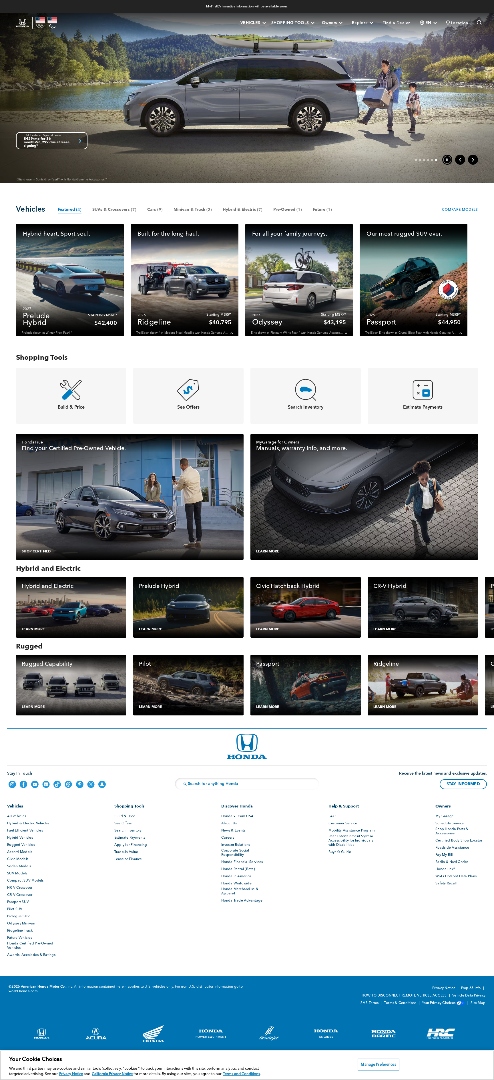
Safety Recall (446, 883)
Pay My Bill (444, 855)
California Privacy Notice (112, 1074)
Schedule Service (449, 823)
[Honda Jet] (264, 1035)
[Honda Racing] (437, 1035)
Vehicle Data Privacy (468, 995)
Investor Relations (235, 845)
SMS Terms (370, 1003)
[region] (247, 1065)
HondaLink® (445, 869)
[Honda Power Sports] (149, 1035)
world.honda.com (23, 991)
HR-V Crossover (20, 888)
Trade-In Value (126, 852)
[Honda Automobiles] (38, 1035)
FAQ (332, 816)
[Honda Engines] (322, 1035)
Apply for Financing (130, 845)
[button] (457, 23)
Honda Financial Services (242, 862)
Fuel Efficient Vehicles (25, 830)
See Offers (123, 823)
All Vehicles (16, 816)
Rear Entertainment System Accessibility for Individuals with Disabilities (350, 841)
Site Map (478, 1003)
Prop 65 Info (471, 988)
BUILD (65, 160)
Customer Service (342, 823)
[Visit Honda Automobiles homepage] (247, 746)
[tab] (69, 210)
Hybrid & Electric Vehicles (28, 823)
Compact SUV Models (25, 880)
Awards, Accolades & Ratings (31, 955)
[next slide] (473, 160)
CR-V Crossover (20, 895)
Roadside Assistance (452, 848)
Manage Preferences (378, 1065)
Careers (227, 838)
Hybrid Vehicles (20, 838)
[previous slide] (460, 160)
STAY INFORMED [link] (463, 784)
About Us (229, 823)
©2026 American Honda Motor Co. (37, 986)
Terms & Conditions (400, 1003)
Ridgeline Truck (20, 930)
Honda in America (236, 876)
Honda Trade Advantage (241, 900)
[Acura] (91, 1035)
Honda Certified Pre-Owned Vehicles (30, 946)
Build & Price (124, 816)
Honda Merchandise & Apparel (239, 891)
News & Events (233, 830)
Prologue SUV (18, 916)
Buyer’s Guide (339, 852)
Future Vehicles (19, 938)
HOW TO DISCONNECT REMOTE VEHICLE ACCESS (405, 995)
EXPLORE (31, 160)
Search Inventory (128, 830)
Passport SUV (18, 902)
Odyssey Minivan (21, 923)
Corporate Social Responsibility (235, 853)
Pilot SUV (14, 909)
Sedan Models (19, 866)
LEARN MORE (267, 551)
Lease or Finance (128, 859)
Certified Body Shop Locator (458, 840)
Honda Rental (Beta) (238, 869)
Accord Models (19, 852)
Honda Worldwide (236, 883)
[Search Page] (480, 23)
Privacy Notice (444, 988)
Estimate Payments (129, 838)
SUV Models (17, 873)
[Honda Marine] (379, 1035)
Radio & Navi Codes (452, 862)
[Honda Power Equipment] (207, 1035)
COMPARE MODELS (460, 210)
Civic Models (17, 859)
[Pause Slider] (447, 160)
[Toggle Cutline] (231, 333)
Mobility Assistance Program (351, 830)
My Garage (444, 816)
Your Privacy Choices (439, 1003)
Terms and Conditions (241, 1074)
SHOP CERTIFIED (36, 551)
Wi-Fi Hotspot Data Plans (456, 876)
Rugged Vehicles (21, 845)
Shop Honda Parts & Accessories (452, 831)
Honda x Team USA (237, 816)
